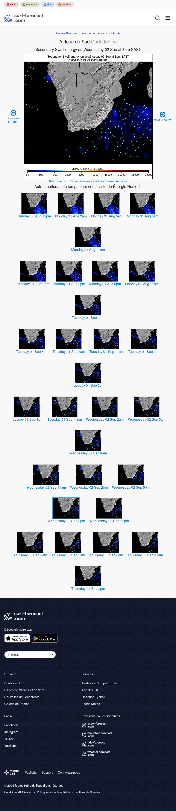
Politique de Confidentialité (53, 792)
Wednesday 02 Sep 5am (146, 419)
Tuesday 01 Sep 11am (106, 351)
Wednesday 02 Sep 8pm (66, 520)
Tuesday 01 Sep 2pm (144, 351)
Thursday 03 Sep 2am (30, 554)
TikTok (9, 738)
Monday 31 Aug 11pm (142, 283)
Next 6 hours (162, 120)
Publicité (30, 772)
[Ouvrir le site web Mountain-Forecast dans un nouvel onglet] (30, 4)
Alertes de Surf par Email (99, 683)
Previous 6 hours (13, 120)
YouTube (10, 745)
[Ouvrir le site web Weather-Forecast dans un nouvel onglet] (65, 4)
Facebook (11, 725)
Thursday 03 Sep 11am (145, 554)
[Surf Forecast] (23, 18)
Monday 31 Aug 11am (88, 249)
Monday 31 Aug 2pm (33, 283)
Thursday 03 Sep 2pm (88, 588)
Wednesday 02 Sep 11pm (109, 520)
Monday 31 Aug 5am (107, 216)
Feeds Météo (91, 703)
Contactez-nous (69, 772)
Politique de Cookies (87, 792)
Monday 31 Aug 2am (71, 216)
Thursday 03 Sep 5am (68, 554)
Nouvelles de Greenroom (21, 696)
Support (47, 772)
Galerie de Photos (16, 703)
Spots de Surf (13, 683)
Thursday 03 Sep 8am (106, 554)
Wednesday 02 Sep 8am (88, 453)
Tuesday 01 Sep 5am (32, 351)
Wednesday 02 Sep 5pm (131, 487)
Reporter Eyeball (93, 696)
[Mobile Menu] (168, 18)
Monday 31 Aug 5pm (69, 283)
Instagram (11, 731)
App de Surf (90, 690)
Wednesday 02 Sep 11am (46, 487)
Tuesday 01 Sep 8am (69, 351)
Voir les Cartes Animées (111, 181)
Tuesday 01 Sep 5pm (88, 385)
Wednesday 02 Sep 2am (105, 419)
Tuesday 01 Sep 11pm (64, 419)
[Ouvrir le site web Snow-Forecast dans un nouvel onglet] (11, 4)
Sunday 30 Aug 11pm (34, 216)
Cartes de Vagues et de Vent (24, 690)
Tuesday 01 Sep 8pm (27, 419)
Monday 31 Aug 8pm (105, 283)
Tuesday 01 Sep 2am (88, 317)
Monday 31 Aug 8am (142, 216)
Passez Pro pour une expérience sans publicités (88, 33)
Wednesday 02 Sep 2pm (89, 487)
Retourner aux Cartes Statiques (70, 181)
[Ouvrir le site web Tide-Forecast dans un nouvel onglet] (47, 4)
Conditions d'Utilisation (18, 792)
